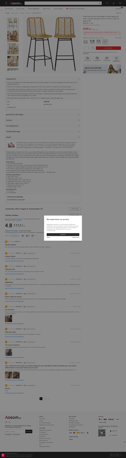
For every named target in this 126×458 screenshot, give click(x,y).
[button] (3, 455)
